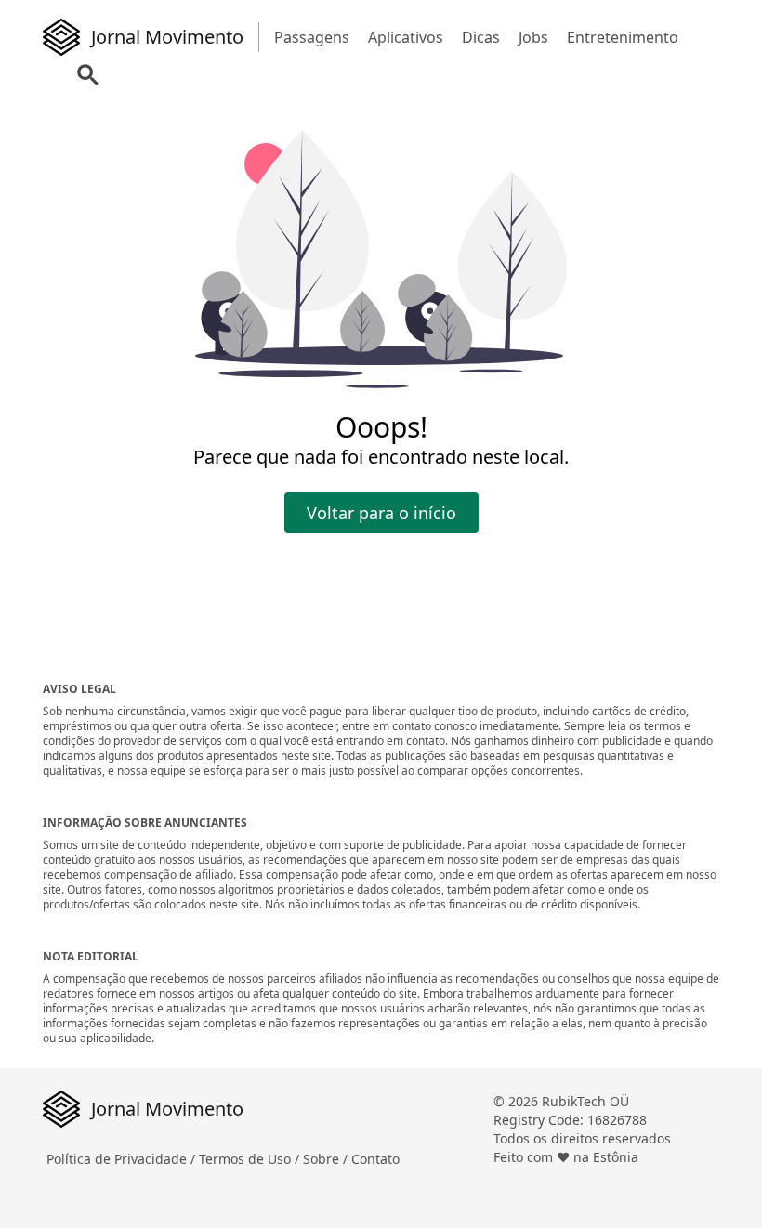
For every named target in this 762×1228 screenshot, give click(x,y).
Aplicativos (405, 37)
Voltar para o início (381, 513)
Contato (375, 1159)
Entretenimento (622, 37)
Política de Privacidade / (122, 1159)
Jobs (533, 37)
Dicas (481, 37)
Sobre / (327, 1159)
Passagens (311, 37)
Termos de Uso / (251, 1159)
